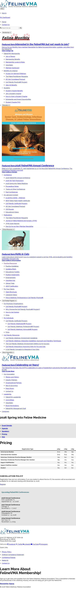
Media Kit (5, 560)
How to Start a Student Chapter (16, 96)
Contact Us (6, 25)
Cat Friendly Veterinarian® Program (19, 324)
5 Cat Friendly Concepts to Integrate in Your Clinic (22, 349)
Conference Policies (8, 557)
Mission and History (12, 377)
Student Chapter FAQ (13, 102)
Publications (8, 215)
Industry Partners (11, 380)
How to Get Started (12, 312)
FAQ (3, 437)
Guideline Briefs (11, 269)
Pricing (4, 434)
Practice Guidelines (12, 266)
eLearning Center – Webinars (15, 198)
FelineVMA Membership (12, 53)
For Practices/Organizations (13, 304)
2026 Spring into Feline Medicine (17, 183)
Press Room (10, 388)
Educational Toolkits (12, 272)
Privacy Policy (6, 552)
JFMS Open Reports (12, 223)
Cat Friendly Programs (9, 300)
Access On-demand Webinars (16, 73)
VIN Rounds (10, 209)
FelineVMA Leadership (13, 397)
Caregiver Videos (11, 295)
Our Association (9, 374)
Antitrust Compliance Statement (13, 555)
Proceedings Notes (12, 186)
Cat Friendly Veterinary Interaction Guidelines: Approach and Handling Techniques (33, 341)
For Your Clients (9, 289)
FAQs (7, 315)
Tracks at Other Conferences (15, 189)
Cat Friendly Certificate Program (16, 203)
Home (4, 22)
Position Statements (12, 275)
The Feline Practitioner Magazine (17, 76)
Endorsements (11, 278)
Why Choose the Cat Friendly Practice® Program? (23, 309)
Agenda (5, 428)
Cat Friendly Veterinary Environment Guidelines (21, 338)
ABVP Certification (12, 286)
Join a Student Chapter (13, 94)
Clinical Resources (8, 229)
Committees (10, 400)
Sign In (4, 13)
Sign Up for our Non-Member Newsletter (19, 226)
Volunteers (9, 65)
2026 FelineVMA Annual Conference (18, 178)
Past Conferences (12, 192)
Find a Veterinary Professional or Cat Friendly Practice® (24, 298)
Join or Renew (10, 56)
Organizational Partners (14, 383)
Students (7, 88)
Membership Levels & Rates (15, 62)
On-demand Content (11, 195)
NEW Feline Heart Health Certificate (18, 201)
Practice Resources (10, 263)
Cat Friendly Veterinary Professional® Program (23, 326)
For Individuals (9, 318)
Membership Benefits (13, 59)
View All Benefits (11, 85)
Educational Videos (12, 212)
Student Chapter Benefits (14, 91)
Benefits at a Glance (10, 71)
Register (3, 484)
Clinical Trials (10, 283)
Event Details (7, 425)
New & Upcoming (12, 385)
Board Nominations (12, 406)
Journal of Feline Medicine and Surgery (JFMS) (21, 221)
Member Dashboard (12, 68)
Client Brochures (11, 292)
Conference (8, 175)
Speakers (5, 431)
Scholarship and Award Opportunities (18, 99)
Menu (2, 8)
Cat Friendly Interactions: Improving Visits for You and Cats (25, 346)
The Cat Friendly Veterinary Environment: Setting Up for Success (27, 344)
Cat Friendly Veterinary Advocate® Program (22, 329)
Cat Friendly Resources (11, 335)
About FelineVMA (7, 352)
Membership (6, 32)
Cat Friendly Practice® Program (16, 82)
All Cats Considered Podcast (15, 79)
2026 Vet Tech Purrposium (15, 181)
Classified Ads (10, 280)
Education (5, 105)
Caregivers (5, 411)
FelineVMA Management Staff (16, 408)
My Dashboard (5, 17)
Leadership (7, 394)
